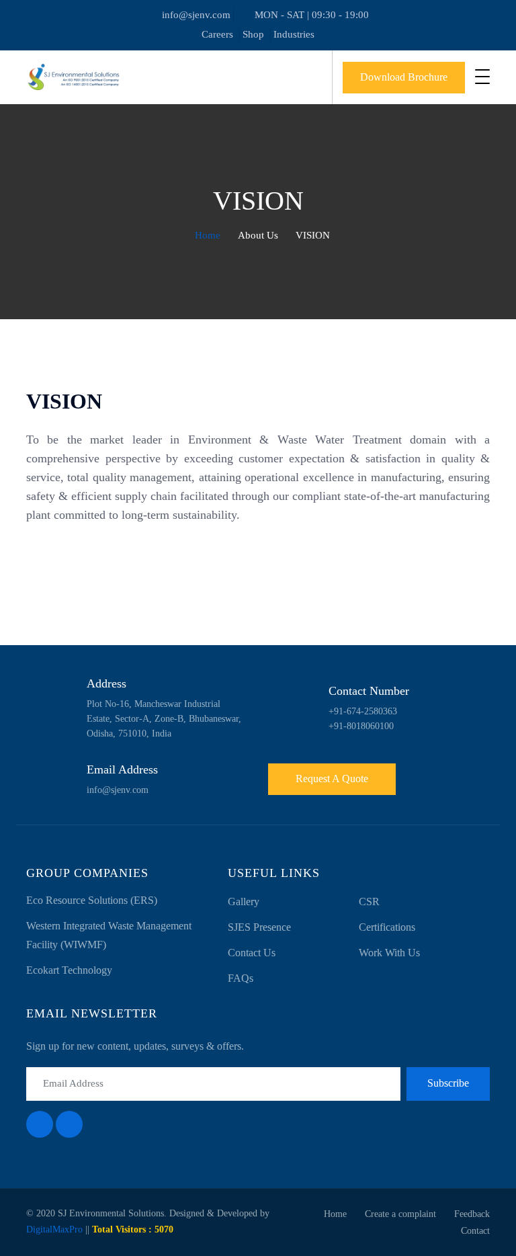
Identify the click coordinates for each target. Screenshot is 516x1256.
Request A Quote (332, 778)
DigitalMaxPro (54, 1229)
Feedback (472, 1214)
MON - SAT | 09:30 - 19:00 (312, 14)
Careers (217, 34)
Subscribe (448, 1083)
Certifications (387, 927)
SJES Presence (259, 927)
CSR (369, 901)
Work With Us (389, 952)
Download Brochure (403, 77)
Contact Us (251, 952)
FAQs (240, 978)
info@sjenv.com (196, 14)
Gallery (243, 901)
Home (206, 235)
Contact (475, 1231)
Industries (293, 34)
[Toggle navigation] (482, 76)
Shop (253, 34)
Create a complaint (400, 1214)
